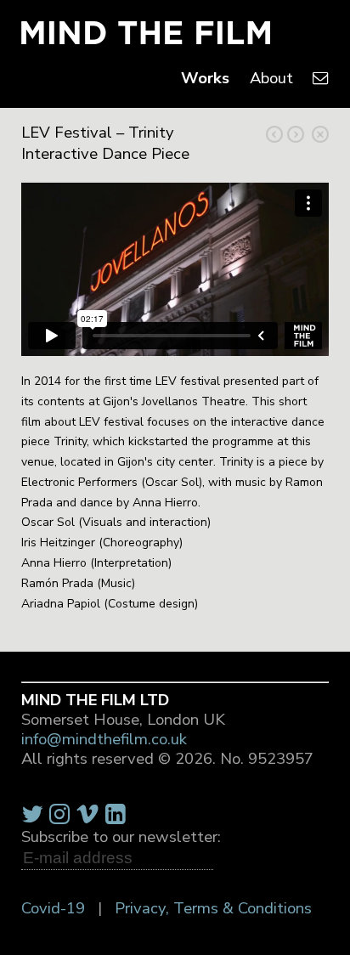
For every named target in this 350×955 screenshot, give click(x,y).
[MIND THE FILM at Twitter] (32, 815)
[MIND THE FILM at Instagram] (59, 815)
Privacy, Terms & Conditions (213, 908)
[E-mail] (321, 78)
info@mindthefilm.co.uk (104, 739)
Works (205, 78)
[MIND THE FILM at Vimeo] (87, 815)
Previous (295, 134)
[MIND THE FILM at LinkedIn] (115, 815)
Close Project (320, 134)
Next (274, 134)
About (271, 78)
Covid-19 (53, 908)
